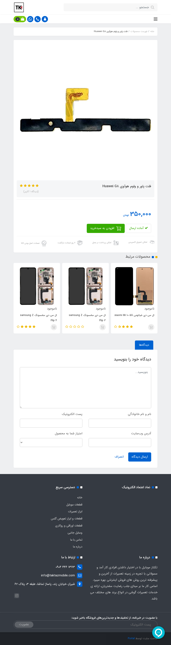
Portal (131, 638)
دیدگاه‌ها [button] (144, 345)
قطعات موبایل (74, 504)
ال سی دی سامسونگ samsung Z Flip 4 (81, 317)
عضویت (24, 624)
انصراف (119, 456)
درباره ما (77, 546)
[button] (45, 19)
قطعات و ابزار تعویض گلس (66, 518)
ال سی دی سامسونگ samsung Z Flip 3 (130, 317)
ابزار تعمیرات (75, 511)
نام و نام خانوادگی (139, 414)
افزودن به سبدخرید (102, 228)
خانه (79, 497)
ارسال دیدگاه (140, 456)
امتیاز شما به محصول (68, 433)
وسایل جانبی (75, 532)
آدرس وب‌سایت (141, 433)
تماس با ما (76, 539)
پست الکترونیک (72, 414)
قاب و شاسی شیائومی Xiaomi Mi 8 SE (33, 317)
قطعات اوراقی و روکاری (68, 525)
